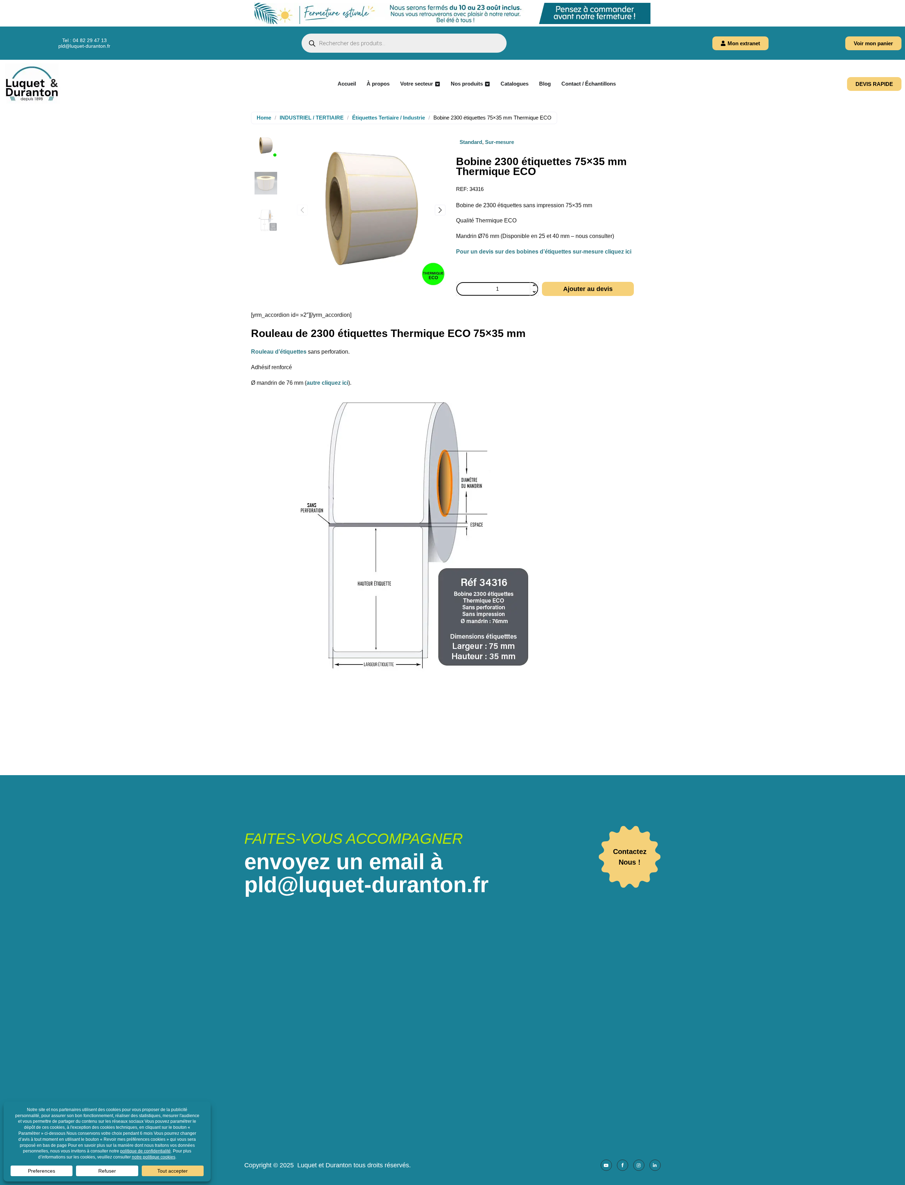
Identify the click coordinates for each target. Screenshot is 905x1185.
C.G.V (443, 1061)
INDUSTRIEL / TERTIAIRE (312, 118)
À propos (447, 992)
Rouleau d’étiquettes (278, 352)
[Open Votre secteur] (437, 84)
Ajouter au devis (588, 288)
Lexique (446, 1120)
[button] (440, 210)
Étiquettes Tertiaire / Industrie (388, 118)
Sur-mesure (499, 142)
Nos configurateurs (459, 1021)
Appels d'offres (454, 1041)
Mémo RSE (450, 1111)
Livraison (447, 1051)
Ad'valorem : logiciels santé (595, 1060)
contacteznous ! (630, 857)
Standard (471, 142)
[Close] (899, 5)
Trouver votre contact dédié (469, 1002)
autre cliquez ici (327, 383)
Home (264, 118)
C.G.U (443, 1071)
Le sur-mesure (454, 1012)
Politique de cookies (461, 1091)
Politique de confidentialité (469, 1101)
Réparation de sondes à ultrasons (478, 1031)
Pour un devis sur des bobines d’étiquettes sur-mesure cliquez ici (543, 252)
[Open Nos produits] (487, 84)
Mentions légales (457, 1081)
